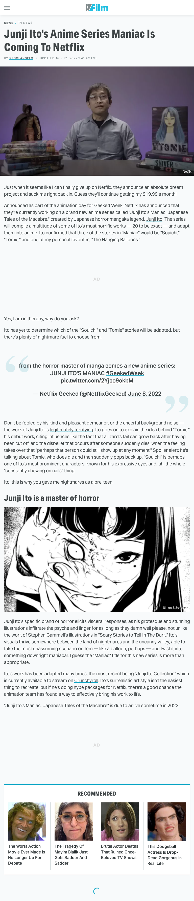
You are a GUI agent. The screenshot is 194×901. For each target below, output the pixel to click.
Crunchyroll (86, 680)
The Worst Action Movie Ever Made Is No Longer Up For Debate (26, 855)
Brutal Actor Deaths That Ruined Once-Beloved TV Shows (119, 852)
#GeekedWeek (125, 373)
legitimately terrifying (71, 430)
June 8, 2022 (144, 393)
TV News (25, 23)
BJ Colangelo (21, 58)
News (8, 23)
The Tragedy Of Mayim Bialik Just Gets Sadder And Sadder (71, 855)
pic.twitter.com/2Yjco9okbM (97, 380)
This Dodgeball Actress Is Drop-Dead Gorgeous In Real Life (165, 855)
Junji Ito (154, 219)
